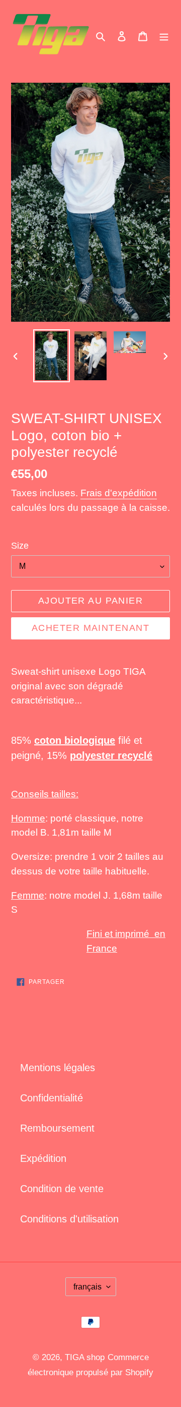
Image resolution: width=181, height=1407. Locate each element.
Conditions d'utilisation (69, 1218)
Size (20, 546)
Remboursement (57, 1128)
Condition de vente (62, 1188)
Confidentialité (51, 1097)
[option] (51, 356)
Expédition (43, 1158)
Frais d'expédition (118, 493)
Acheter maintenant (90, 628)
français (87, 1286)
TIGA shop (85, 1357)
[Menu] (163, 35)
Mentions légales (57, 1067)
